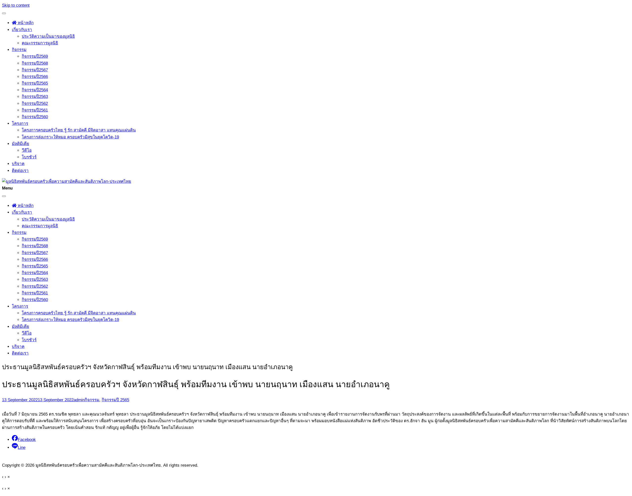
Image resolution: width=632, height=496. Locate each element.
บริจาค (18, 163)
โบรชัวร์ (29, 157)
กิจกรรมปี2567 (35, 70)
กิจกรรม (19, 49)
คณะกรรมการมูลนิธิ (40, 43)
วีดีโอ (27, 150)
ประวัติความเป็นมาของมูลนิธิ (48, 36)
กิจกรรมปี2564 (35, 90)
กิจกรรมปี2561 (35, 110)
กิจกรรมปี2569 (35, 56)
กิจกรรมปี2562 (35, 103)
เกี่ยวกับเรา (22, 29)
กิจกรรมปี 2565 (115, 400)
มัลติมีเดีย (20, 143)
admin (79, 400)
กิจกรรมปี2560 (35, 116)
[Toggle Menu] (4, 13)
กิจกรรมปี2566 (35, 76)
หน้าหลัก (25, 22)
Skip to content (16, 5)
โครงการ (20, 123)
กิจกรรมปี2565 (35, 83)
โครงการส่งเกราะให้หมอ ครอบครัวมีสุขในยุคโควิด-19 (70, 137)
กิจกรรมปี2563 (35, 96)
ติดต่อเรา (20, 170)
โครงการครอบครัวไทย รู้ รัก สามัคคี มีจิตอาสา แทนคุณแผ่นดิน (79, 130)
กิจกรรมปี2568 (35, 63)
